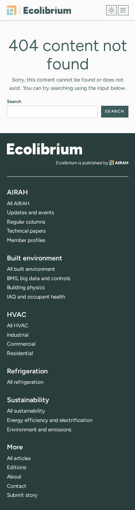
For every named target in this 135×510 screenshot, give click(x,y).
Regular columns (26, 222)
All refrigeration (25, 382)
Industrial (17, 335)
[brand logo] (44, 149)
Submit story (22, 495)
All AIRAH (18, 203)
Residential (20, 353)
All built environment (31, 269)
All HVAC (17, 325)
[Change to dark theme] (111, 10)
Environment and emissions (39, 429)
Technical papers (26, 231)
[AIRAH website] (118, 162)
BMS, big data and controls (38, 278)
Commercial (21, 344)
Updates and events (30, 212)
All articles (19, 458)
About (14, 477)
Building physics (26, 287)
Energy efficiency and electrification (49, 420)
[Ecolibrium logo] (39, 10)
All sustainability (26, 411)
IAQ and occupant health (36, 297)
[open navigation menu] (123, 10)
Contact (16, 486)
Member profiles (26, 240)
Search (14, 101)
